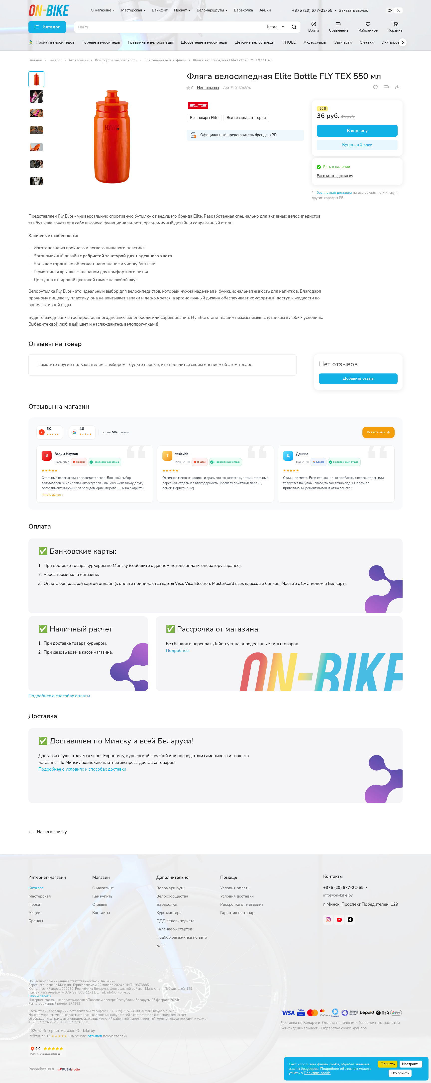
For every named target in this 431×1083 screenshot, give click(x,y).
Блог (160, 945)
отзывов (95, 1036)
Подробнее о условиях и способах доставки (82, 769)
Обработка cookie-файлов (344, 1028)
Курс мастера (169, 912)
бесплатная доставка (334, 192)
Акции (34, 912)
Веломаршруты (170, 888)
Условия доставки (237, 896)
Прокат (35, 904)
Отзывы (99, 904)
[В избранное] (375, 87)
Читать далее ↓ (52, 495)
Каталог (35, 888)
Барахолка (166, 904)
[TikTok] (350, 920)
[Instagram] (328, 920)
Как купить (102, 896)
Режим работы (39, 996)
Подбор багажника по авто (181, 937)
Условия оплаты (235, 888)
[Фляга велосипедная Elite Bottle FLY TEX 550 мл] (112, 135)
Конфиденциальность (300, 1028)
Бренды (35, 921)
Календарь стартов (174, 929)
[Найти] (294, 27)
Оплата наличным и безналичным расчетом (361, 1022)
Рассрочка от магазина (242, 904)
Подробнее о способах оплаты (59, 696)
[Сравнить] (387, 87)
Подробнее (177, 650)
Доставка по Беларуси (300, 1022)
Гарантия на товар (237, 912)
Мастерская (39, 896)
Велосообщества (172, 896)
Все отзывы (376, 432)
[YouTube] (339, 920)
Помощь (228, 877)
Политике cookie (317, 1073)
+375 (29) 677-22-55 (312, 10)
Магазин (101, 877)
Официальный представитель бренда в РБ (238, 134)
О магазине (103, 888)
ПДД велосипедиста (175, 921)
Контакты (101, 912)
